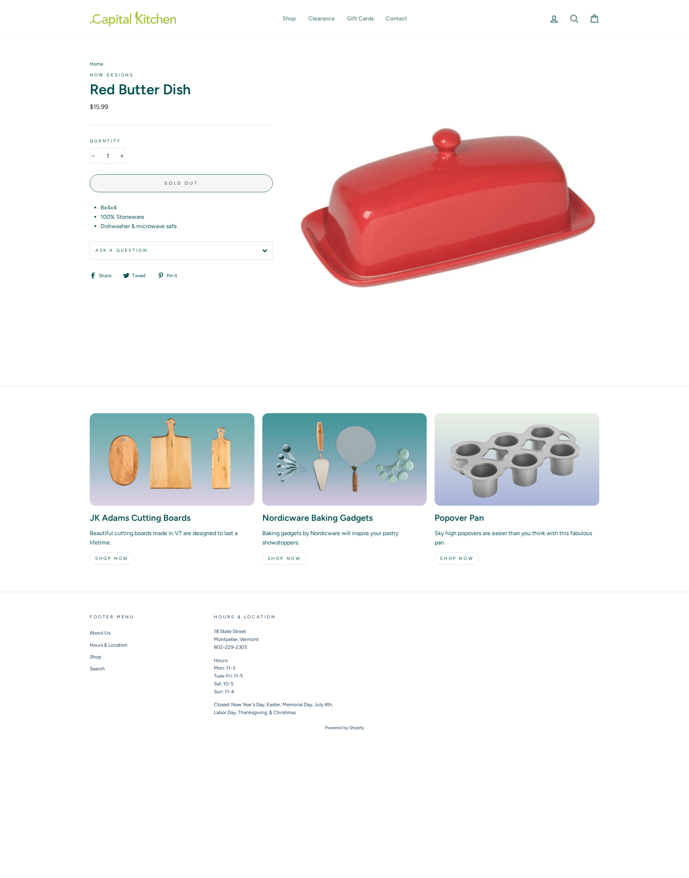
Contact (396, 18)
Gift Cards (360, 18)
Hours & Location (108, 645)
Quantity (105, 140)
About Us (100, 633)
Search (97, 668)
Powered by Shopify (344, 727)
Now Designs (112, 74)
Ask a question (121, 250)
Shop (289, 18)
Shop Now (112, 558)
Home (96, 64)
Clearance (321, 18)
